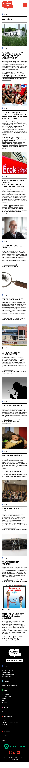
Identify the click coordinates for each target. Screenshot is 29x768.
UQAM (18, 640)
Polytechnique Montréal (15, 208)
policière (10, 638)
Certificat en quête (12, 299)
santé (23, 75)
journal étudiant (12, 139)
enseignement (12, 319)
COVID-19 (5, 74)
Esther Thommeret (10, 265)
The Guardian (23, 145)
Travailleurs (5, 78)
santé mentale (6, 476)
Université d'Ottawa (8, 373)
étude (16, 74)
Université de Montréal (16, 78)
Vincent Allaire (8, 637)
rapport (17, 210)
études (14, 474)
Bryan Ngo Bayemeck (10, 205)
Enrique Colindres (9, 528)
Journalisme (21, 139)
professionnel (6, 143)
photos (15, 142)
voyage (4, 148)
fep (18, 421)
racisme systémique (8, 210)
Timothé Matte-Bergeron (12, 471)
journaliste (5, 140)
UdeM (24, 476)
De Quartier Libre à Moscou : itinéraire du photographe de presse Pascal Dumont (14, 116)
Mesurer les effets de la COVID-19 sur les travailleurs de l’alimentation (14, 55)
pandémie (5, 75)
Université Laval (6, 80)
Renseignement (6, 423)
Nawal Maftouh (8, 580)
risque (19, 75)
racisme (10, 371)
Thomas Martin (8, 370)
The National (6, 146)
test (24, 77)
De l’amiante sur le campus (12, 247)
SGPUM (15, 266)
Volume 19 (6, 610)
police (20, 207)
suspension (9, 211)
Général (5, 348)
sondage (24, 529)
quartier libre (15, 143)
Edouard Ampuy (8, 72)
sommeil (14, 476)
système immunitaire (8, 77)
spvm (3, 211)
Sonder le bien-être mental (12, 510)
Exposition (22, 74)
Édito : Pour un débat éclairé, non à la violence (13, 616)
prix (24, 142)
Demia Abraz (8, 420)
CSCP (3, 474)
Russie (16, 145)
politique (4, 208)
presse (20, 142)
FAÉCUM (10, 207)
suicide (19, 476)
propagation (12, 75)
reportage (10, 145)
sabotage (5, 640)
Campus (6, 14)
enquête (11, 74)
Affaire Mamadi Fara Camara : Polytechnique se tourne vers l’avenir (13, 184)
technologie (19, 77)
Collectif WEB (14, 759)
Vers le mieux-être (12, 456)
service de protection (20, 371)
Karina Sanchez (8, 318)
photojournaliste (7, 142)
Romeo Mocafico (9, 137)
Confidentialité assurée (10, 563)
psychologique (12, 529)
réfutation (23, 210)
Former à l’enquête (12, 406)
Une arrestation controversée (11, 353)
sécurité (10, 266)
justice (16, 207)
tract (13, 640)
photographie (13, 140)
